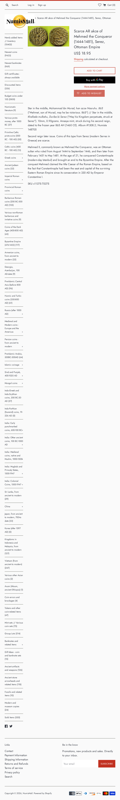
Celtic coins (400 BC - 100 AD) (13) (13, 148)
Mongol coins (14, 383)
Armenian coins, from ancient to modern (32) (12, 256)
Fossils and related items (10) (13, 693)
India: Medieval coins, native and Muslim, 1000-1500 (14, 455)
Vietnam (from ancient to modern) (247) (13, 564)
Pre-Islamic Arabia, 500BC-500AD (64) (14, 355)
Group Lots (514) (12, 633)
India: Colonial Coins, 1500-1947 (14, 482)
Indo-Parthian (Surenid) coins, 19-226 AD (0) (14, 412)
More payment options (94, 86)
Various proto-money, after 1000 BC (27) (13, 121)
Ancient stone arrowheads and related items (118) (13, 681)
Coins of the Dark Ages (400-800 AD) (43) (14, 230)
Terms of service (14, 768)
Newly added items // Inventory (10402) (13, 41)
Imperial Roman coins (14, 178)
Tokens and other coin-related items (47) (13, 611)
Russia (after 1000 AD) (14, 312)
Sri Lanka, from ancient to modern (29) (13, 495)
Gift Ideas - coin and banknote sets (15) (13, 655)
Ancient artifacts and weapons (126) (13, 668)
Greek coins (14, 157)
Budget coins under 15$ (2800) (14, 97)
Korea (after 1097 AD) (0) (13, 530)
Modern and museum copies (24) (12, 706)
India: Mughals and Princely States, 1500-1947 (14, 470)
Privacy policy (12, 772)
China (14, 506)
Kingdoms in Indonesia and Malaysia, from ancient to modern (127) (13, 546)
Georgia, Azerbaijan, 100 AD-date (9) (12, 270)
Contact (9, 751)
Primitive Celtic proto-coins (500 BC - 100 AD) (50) (13, 136)
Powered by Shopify (43, 793)
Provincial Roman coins (14, 189)
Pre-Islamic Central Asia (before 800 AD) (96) (13, 285)
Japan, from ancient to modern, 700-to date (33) (13, 517)
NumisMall (27, 793)
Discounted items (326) (13, 86)
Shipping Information (16, 759)
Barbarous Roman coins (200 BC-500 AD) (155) (13, 201)
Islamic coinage (14, 364)
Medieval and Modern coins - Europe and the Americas (14, 326)
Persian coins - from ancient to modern (14, 343)
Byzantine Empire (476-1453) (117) (13, 243)
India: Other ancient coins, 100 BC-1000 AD (14, 441)
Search (8, 776)
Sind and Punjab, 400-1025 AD (14, 374)
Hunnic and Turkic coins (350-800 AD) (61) (13, 299)
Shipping (78, 59)
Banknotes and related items (14, 642)
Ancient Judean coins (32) (11, 167)
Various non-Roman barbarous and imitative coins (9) (14, 216)
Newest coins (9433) (11, 53)
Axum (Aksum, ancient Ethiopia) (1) (14, 588)
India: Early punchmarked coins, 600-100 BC (14, 426)
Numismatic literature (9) (10, 108)
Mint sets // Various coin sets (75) (14, 624)
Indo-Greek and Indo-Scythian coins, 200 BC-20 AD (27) (13, 396)
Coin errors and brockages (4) (12, 599)
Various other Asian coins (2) (14, 577)
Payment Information (16, 755)
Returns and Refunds (16, 764)
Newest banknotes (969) (13, 64)
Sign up (42, 5)
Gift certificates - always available (12, 75)
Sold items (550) (12, 717)
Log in (31, 5)
